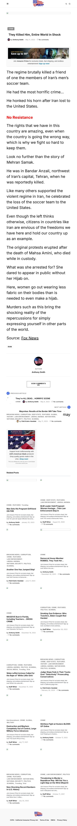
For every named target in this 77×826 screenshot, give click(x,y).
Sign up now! (44, 64)
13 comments (48, 524)
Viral (28, 669)
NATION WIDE (50, 417)
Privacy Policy (62, 820)
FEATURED (46, 414)
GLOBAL (54, 414)
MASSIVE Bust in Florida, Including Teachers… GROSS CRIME (19, 619)
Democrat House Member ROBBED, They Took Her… (52, 559)
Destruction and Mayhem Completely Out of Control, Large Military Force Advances (21, 728)
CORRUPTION (26, 414)
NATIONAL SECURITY (15, 419)
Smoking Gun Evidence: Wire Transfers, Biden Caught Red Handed (53, 615)
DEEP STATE (36, 414)
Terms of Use (44, 820)
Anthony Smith (38, 372)
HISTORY (10, 417)
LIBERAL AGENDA (37, 417)
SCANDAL (35, 419)
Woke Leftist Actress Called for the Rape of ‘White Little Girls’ (21, 674)
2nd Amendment (13, 720)
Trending (25, 505)
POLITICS (27, 419)
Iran (10, 347)
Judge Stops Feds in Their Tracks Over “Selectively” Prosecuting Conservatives (55, 674)
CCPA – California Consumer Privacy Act (24, 820)
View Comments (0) (38, 384)
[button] (8, 4)
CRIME (10, 29)
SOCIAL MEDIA (12, 669)
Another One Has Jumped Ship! (21, 569)
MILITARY (10, 722)
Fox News (30, 338)
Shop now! (24, 459)
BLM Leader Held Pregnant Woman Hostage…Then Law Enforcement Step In (53, 508)
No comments (44, 40)
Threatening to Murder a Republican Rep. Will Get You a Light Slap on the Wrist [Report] (54, 780)
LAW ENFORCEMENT (22, 417)
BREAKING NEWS (13, 414)
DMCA (53, 820)
